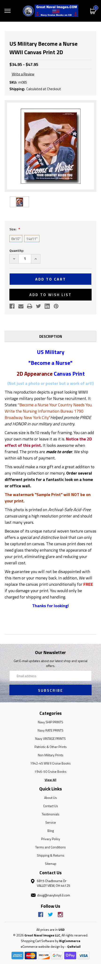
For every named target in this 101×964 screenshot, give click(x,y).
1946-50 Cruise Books (50, 771)
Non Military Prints (50, 754)
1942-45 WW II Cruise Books (50, 763)
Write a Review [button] (23, 74)
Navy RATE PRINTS (50, 730)
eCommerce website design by (42, 946)
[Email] (20, 306)
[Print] (29, 306)
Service (50, 822)
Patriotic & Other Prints (51, 746)
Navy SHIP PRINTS (50, 722)
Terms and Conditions (50, 847)
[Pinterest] (56, 306)
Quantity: (16, 250)
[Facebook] (12, 306)
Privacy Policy (50, 838)
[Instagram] (60, 914)
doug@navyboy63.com (53, 895)
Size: (13, 229)
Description (50, 336)
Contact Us (50, 805)
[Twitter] (38, 306)
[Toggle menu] (7, 11)
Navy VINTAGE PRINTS (50, 738)
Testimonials (50, 814)
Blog (50, 830)
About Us (50, 797)
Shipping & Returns (50, 855)
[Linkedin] (47, 306)
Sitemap (50, 863)
